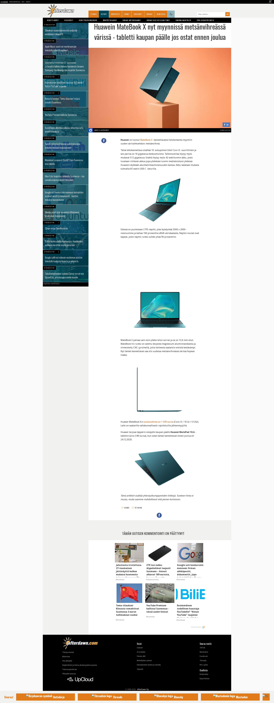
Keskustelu (161, 14)
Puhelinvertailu (14, 2)
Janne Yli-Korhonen (101, 130)
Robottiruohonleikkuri (88, 20)
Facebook (204, 656)
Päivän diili (141, 656)
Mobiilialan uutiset (144, 660)
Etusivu (93, 14)
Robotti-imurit (53, 20)
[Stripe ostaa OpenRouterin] (65, 227)
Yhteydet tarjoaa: (69, 674)
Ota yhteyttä (67, 661)
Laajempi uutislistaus (51, 284)
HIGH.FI (28, 2)
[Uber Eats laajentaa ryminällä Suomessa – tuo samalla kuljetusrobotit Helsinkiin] (65, 177)
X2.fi (23, 2)
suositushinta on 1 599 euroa (158, 421)
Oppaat (126, 14)
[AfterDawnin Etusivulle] (60, 10)
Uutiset (104, 14)
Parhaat (149, 14)
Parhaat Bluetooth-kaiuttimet (158, 20)
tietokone (138, 508)
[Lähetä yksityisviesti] (112, 130)
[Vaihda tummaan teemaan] (171, 14)
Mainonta (66, 656)
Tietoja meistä (68, 652)
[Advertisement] (160, 260)
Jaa (227, 125)
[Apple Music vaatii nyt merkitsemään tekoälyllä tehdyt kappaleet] (65, 47)
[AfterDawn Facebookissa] (194, 14)
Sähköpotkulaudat (110, 20)
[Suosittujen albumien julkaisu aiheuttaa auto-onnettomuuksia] (65, 128)
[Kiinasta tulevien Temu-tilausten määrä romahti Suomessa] (65, 99)
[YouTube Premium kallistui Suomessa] (65, 113)
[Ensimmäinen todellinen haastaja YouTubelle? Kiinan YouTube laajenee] (65, 83)
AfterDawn (4, 2)
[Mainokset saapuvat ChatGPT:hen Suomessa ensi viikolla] (65, 161)
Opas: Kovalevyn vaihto (205, 20)
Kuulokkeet (68, 20)
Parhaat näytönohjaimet (132, 20)
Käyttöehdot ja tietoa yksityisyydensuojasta (79, 665)
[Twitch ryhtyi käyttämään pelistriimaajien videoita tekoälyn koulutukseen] (65, 144)
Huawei (126, 508)
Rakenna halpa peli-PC (183, 20)
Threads (203, 660)
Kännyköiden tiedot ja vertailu (149, 665)
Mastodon (204, 652)
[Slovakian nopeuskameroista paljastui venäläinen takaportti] (65, 31)
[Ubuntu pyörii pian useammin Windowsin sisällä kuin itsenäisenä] (65, 213)
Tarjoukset (138, 14)
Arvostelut (115, 14)
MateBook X (146, 140)
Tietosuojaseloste (69, 669)
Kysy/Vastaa (204, 678)
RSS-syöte (204, 665)
